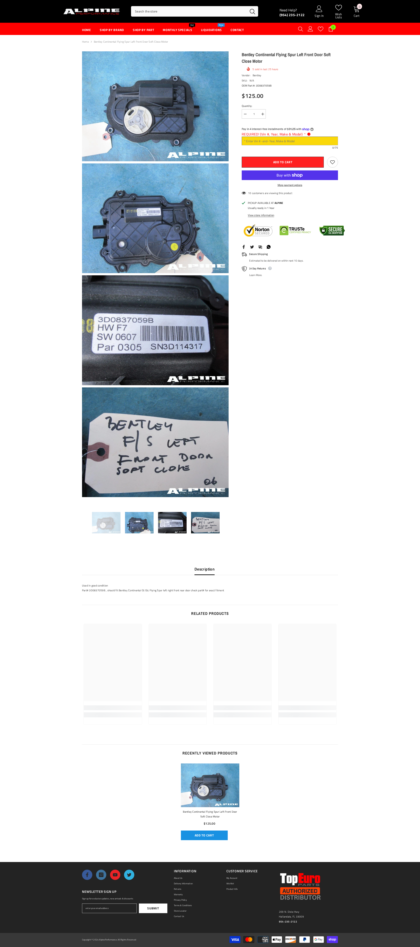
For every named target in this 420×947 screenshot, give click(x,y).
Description (204, 569)
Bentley (257, 75)
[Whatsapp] (269, 247)
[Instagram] (101, 875)
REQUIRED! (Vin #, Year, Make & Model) (274, 134)
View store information (261, 215)
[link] (113, 707)
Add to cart (282, 162)
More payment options (290, 185)
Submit (153, 908)
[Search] (194, 11)
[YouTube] (115, 875)
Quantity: (247, 106)
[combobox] (189, 11)
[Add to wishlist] (332, 162)
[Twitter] (252, 247)
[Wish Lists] (320, 29)
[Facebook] (244, 247)
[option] (106, 522)
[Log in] (310, 28)
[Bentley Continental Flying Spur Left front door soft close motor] (210, 785)
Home (85, 42)
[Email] (260, 247)
